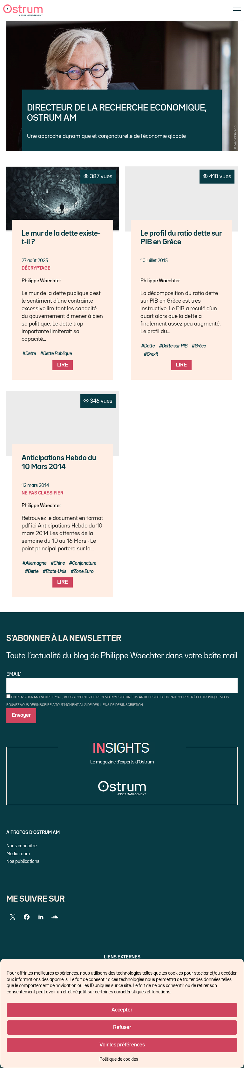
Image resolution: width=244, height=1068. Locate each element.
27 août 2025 (35, 261)
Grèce (200, 346)
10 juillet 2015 (154, 261)
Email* (14, 674)
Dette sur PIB (174, 346)
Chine (59, 563)
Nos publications (22, 861)
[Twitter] (12, 917)
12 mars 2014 (35, 485)
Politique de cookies (118, 1059)
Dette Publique (57, 354)
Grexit (152, 354)
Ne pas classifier (42, 493)
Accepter (122, 1010)
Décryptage (36, 268)
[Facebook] (26, 917)
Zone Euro (84, 571)
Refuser (122, 1027)
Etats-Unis (56, 571)
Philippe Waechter (41, 281)
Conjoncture (84, 563)
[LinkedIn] (40, 917)
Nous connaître (21, 846)
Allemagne (35, 563)
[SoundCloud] (54, 917)
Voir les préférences (122, 1045)
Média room (18, 854)
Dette (30, 354)
